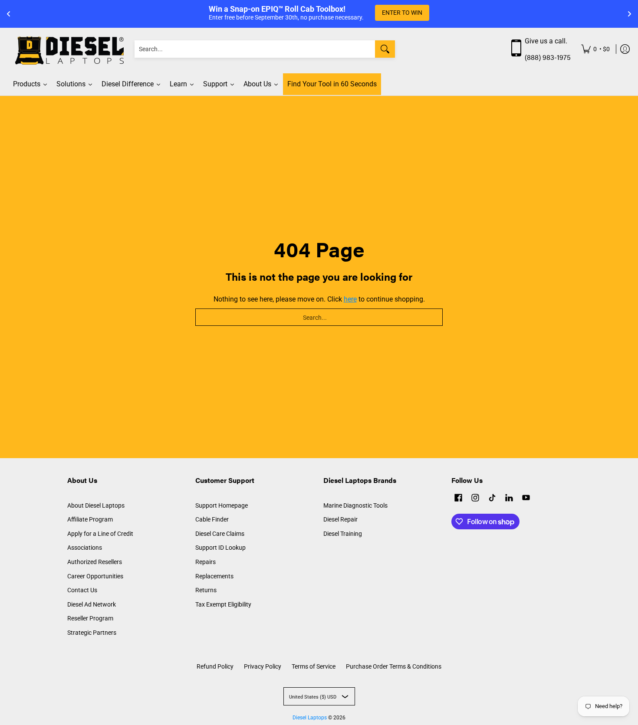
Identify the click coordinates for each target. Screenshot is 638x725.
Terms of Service (313, 666)
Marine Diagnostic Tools (355, 505)
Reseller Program (90, 618)
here (350, 299)
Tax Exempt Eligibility (223, 604)
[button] (458, 498)
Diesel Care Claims (219, 533)
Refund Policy (215, 666)
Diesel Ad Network (91, 604)
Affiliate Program (90, 519)
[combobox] (255, 49)
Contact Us (82, 590)
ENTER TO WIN (402, 12)
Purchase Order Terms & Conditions (393, 666)
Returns (206, 590)
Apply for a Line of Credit (100, 533)
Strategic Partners (91, 632)
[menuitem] (595, 49)
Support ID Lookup (220, 547)
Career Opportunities (95, 576)
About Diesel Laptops (96, 505)
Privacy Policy (262, 666)
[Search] (385, 49)
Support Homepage (221, 505)
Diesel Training (342, 533)
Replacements (214, 576)
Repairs (205, 561)
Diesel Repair (340, 519)
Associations (84, 547)
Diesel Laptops (310, 718)
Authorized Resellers (94, 561)
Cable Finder (212, 519)
